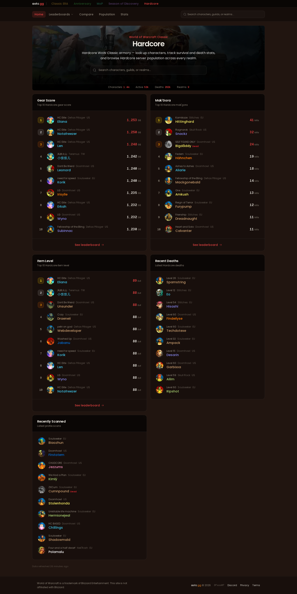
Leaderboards (59, 14)
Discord (232, 585)
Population (107, 14)
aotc (38, 4)
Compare (86, 14)
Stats (124, 14)
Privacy (244, 585)
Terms (256, 585)
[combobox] (223, 14)
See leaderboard (87, 245)
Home (39, 14)
